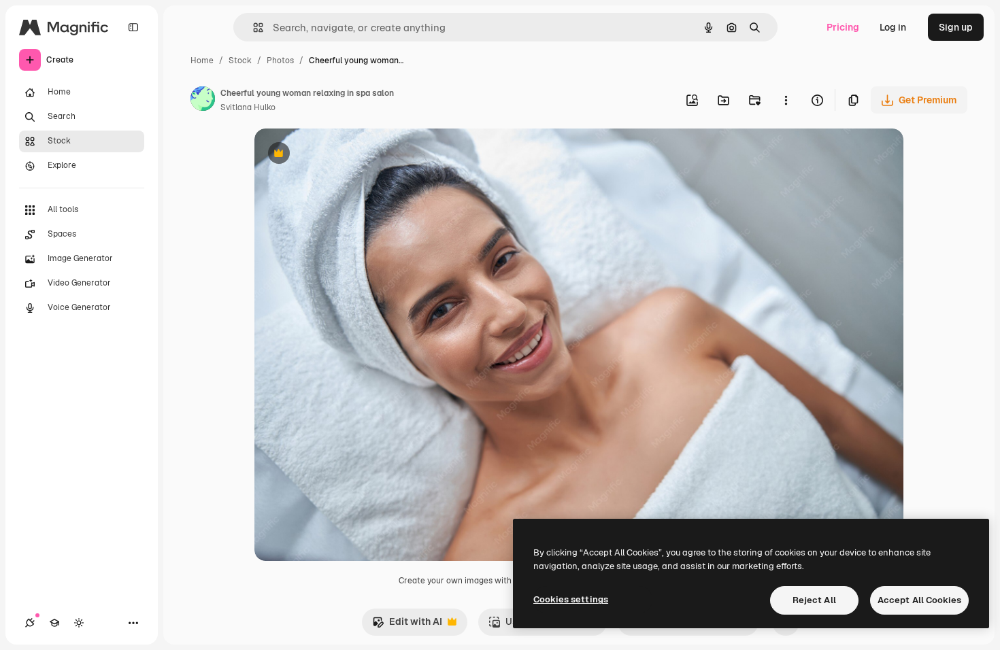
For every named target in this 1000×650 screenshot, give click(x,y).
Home (202, 60)
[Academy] (54, 623)
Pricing (843, 27)
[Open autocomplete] (252, 27)
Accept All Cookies (919, 600)
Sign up (956, 27)
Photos (280, 60)
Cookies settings (570, 599)
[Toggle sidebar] (133, 27)
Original (341, 154)
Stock (240, 60)
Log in (893, 27)
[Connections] (30, 623)
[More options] (785, 100)
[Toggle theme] (79, 623)
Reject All (814, 600)
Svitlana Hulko (248, 107)
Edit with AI (407, 625)
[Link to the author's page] (202, 100)
